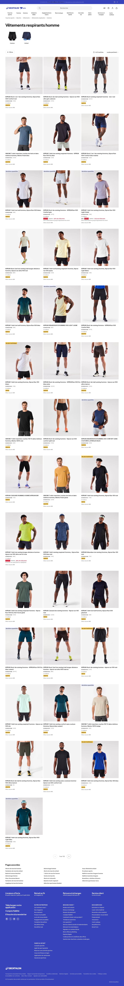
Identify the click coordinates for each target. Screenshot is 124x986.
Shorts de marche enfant (51, 871)
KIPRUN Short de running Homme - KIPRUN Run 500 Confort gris (60, 211)
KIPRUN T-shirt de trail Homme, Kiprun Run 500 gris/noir (97, 612)
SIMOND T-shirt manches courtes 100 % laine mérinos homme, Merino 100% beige (99, 725)
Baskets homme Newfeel (12, 873)
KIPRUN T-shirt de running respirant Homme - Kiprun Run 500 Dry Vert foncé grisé (23, 612)
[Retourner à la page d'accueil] (15, 8)
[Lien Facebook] (6, 919)
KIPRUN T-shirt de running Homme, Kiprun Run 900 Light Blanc (98, 269)
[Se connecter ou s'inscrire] (113, 8)
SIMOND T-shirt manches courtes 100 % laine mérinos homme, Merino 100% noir (23, 440)
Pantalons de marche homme (14, 880)
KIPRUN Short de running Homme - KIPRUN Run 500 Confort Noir (98, 326)
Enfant (27, 43)
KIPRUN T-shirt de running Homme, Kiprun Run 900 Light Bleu (22, 838)
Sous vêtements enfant (89, 868)
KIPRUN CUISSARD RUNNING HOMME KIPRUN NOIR (22, 495)
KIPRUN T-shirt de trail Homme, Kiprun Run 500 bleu (22, 325)
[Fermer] (117, 2)
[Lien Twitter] (10, 919)
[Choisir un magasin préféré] (104, 8)
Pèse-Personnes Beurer (12, 878)
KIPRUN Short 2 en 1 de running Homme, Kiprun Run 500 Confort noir (22, 98)
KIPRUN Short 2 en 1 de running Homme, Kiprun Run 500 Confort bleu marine (98, 154)
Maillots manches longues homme (92, 873)
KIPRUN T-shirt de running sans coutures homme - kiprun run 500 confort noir (60, 782)
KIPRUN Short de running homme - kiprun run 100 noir (99, 667)
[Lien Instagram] (18, 919)
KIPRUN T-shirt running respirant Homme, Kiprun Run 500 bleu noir (61, 553)
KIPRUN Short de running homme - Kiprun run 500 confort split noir (60, 440)
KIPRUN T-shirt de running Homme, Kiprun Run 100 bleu (99, 781)
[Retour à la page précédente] (55, 856)
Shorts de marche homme (13, 868)
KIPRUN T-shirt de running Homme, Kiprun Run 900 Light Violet (98, 211)
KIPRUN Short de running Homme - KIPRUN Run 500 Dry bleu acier (62, 383)
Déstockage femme (11, 876)
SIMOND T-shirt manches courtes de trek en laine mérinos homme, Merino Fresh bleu (22, 154)
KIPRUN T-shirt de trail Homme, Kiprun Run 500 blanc (23, 210)
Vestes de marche (49, 876)
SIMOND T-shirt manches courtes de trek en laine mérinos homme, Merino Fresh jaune (60, 496)
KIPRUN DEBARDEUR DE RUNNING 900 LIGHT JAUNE (60, 325)
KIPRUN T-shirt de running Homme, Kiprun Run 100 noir (99, 495)
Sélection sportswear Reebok (53, 883)
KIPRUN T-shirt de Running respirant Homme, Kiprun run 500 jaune (61, 269)
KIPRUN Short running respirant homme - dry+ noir (98, 97)
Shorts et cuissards (50, 878)
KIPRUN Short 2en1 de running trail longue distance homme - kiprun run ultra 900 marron (60, 668)
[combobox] (113, 52)
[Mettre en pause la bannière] (114, 2)
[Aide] (108, 8)
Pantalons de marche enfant (14, 871)
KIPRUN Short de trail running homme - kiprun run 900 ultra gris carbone (61, 98)
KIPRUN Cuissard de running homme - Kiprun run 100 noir (61, 612)
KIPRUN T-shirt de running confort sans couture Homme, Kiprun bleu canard (59, 725)
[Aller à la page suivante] (69, 856)
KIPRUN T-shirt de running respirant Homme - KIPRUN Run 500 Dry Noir (61, 154)
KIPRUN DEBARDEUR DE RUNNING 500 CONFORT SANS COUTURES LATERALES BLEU (99, 440)
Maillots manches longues (90, 876)
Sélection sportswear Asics (90, 880)
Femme (12, 43)
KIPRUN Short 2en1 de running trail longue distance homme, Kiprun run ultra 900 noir (22, 269)
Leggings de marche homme (14, 883)
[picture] (24, 75)
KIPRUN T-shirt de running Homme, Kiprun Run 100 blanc (22, 383)
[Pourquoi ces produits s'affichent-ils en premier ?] (94, 52)
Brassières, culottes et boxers (91, 878)
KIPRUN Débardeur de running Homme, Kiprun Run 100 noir (99, 553)
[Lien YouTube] (14, 919)
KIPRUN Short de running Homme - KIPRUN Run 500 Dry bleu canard (24, 668)
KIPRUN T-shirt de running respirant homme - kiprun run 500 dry (24, 725)
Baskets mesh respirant (51, 880)
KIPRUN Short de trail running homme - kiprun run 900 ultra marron (99, 383)
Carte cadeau (111, 13)
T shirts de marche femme (52, 873)
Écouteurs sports (87, 871)
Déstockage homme (50, 868)
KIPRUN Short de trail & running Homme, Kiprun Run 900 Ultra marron (23, 782)
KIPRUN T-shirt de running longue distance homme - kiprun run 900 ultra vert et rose (23, 553)
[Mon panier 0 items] (117, 8)
